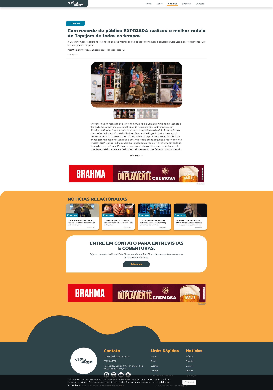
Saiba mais (136, 264)
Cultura (189, 371)
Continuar (189, 382)
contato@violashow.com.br (117, 356)
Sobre (159, 3)
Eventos (186, 3)
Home (148, 3)
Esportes (190, 361)
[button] (178, 82)
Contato (200, 3)
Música (189, 356)
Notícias (172, 3)
